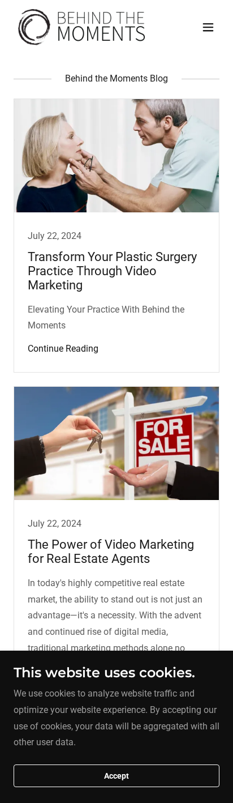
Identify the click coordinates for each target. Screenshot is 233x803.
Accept (116, 775)
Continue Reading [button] (63, 348)
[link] (81, 27)
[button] (208, 27)
